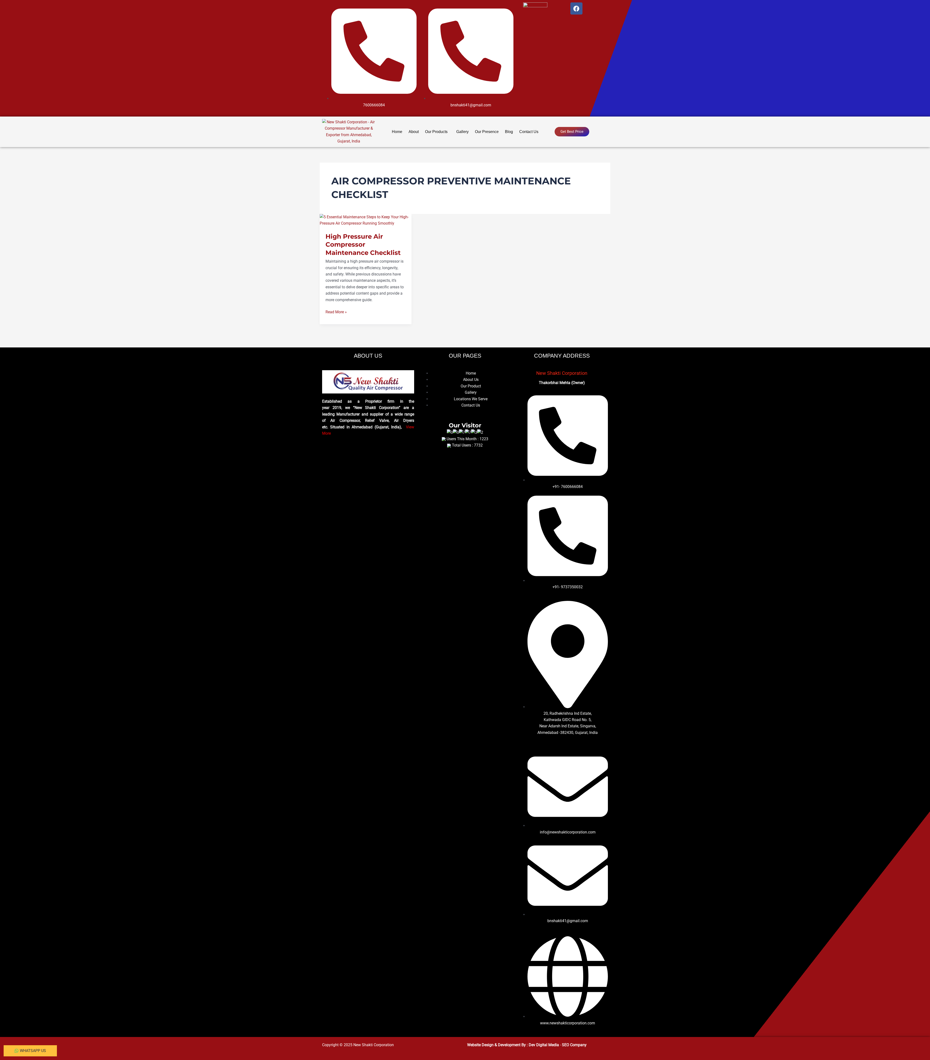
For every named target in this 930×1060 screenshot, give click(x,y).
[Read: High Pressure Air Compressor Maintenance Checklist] (365, 220)
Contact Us (528, 132)
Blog (509, 132)
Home (397, 132)
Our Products (436, 132)
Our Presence (487, 132)
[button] (437, 131)
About (414, 132)
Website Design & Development (494, 1045)
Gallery (462, 132)
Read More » (336, 311)
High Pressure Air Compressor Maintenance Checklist (363, 245)
